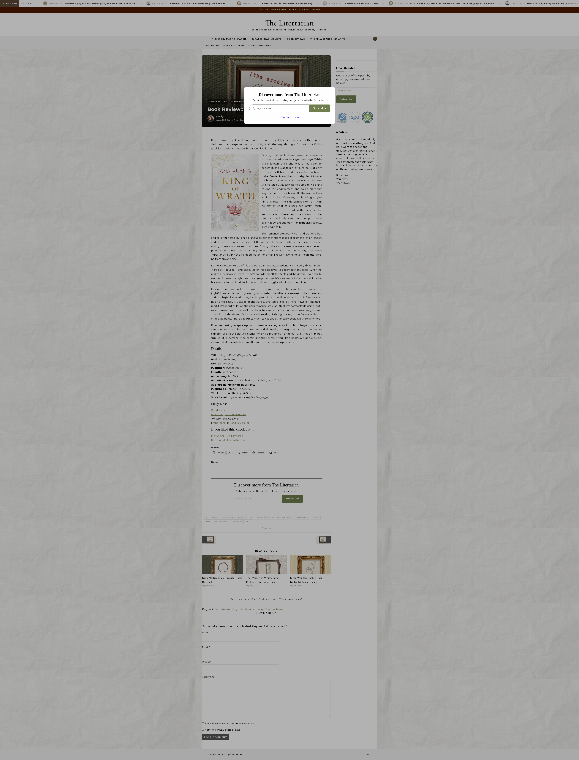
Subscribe (319, 108)
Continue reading (289, 117)
